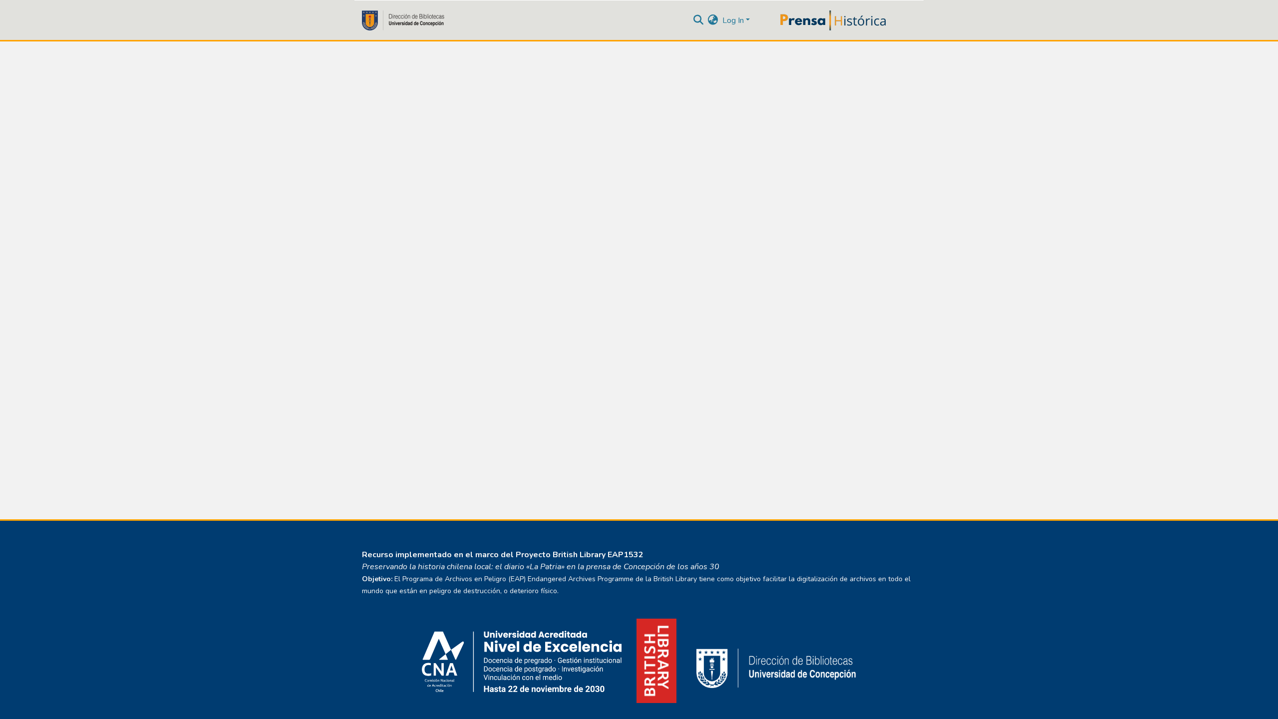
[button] (713, 20)
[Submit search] (698, 20)
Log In (733, 20)
